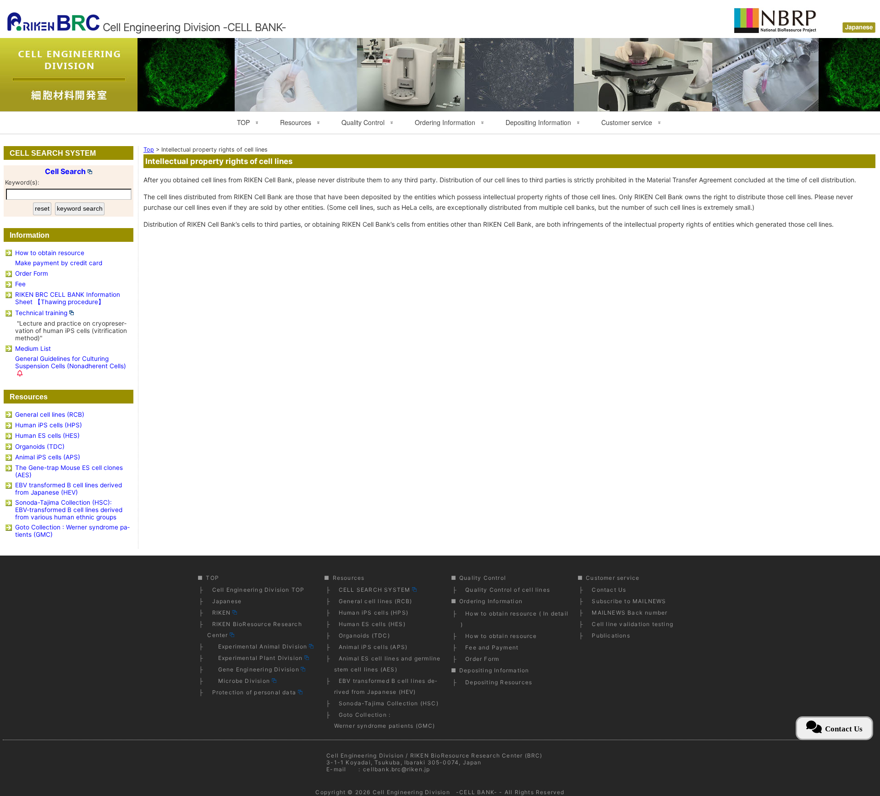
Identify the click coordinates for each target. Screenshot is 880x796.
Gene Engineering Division (255, 669)
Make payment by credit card (58, 263)
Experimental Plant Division (257, 657)
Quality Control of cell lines (507, 589)
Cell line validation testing (632, 624)
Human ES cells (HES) (47, 435)
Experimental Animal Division (260, 646)
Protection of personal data (254, 692)
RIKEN (221, 612)
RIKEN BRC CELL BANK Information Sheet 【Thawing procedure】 (67, 298)
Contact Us (609, 589)
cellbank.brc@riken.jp (396, 769)
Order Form (31, 273)
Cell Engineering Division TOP (258, 589)
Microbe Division (241, 680)
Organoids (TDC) (40, 446)
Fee (20, 284)
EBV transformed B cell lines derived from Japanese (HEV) (68, 488)
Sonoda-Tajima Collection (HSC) (389, 703)
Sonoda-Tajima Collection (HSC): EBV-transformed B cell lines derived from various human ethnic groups (68, 510)
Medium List (33, 348)
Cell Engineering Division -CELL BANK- (435, 792)
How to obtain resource (49, 252)
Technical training (41, 312)
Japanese (227, 601)
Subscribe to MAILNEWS (629, 601)
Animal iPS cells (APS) (47, 457)
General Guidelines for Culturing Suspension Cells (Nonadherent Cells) (70, 362)
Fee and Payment (491, 647)
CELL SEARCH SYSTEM (375, 589)
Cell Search (65, 171)
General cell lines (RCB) (49, 414)
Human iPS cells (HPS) (48, 425)
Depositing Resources (498, 682)
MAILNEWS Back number (629, 612)
